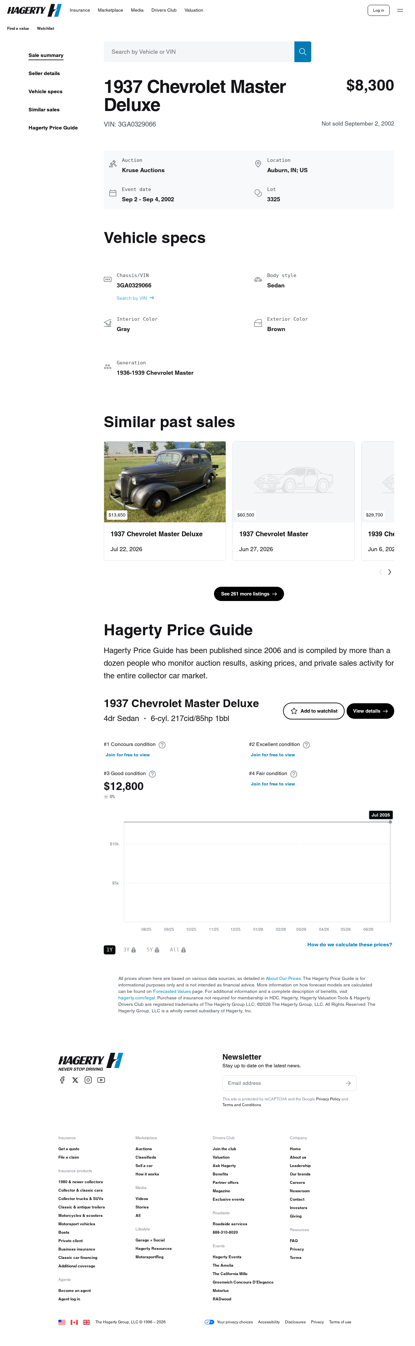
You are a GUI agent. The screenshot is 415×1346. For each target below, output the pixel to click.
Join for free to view (128, 754)
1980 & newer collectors (80, 1182)
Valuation (221, 1157)
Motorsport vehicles (76, 1224)
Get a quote (68, 1149)
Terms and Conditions (241, 1105)
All (138, 1215)
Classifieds (146, 1157)
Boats (63, 1232)
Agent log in (69, 1299)
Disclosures (295, 1322)
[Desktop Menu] (400, 10)
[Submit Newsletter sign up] (348, 1083)
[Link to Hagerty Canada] (74, 1322)
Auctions (144, 1149)
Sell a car (144, 1165)
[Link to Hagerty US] (61, 1322)
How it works (147, 1174)
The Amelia (223, 1265)
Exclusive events (228, 1199)
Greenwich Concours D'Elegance (243, 1282)
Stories (142, 1207)
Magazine (221, 1191)
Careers (297, 1182)
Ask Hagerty (224, 1165)
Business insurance (76, 1249)
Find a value (18, 28)
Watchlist (45, 28)
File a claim (68, 1157)
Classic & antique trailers (81, 1207)
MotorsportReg (149, 1257)
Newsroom (300, 1191)
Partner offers (226, 1182)
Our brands (300, 1174)
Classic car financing (77, 1257)
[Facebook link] (62, 1080)
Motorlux (221, 1290)
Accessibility (269, 1322)
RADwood (222, 1299)
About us (298, 1157)
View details (366, 711)
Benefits (220, 1174)
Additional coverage (76, 1266)
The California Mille (230, 1274)
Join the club (224, 1149)
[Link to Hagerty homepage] (90, 1062)
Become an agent (74, 1290)
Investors (298, 1208)
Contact (297, 1199)
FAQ (294, 1241)
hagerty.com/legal (136, 997)
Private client (70, 1241)
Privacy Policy (328, 1099)
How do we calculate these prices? (349, 944)
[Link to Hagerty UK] (86, 1322)
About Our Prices (283, 978)
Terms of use (340, 1322)
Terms (296, 1257)
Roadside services (230, 1224)
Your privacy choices (235, 1322)
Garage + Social (150, 1240)
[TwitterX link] (75, 1080)
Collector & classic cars (80, 1190)
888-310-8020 (225, 1232)
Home (295, 1149)
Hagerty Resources (154, 1248)
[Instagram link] (88, 1080)
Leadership (300, 1165)
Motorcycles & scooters (80, 1215)
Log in (378, 10)
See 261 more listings (245, 593)
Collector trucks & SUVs (80, 1198)
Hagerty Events (227, 1257)
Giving (296, 1216)
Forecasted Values (172, 991)
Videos (142, 1198)
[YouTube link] (101, 1080)
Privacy (297, 1249)
